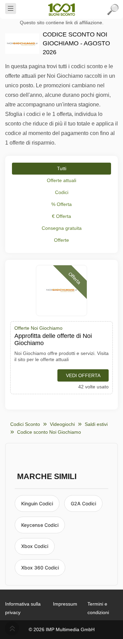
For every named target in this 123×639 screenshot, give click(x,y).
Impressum (65, 604)
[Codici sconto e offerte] (61, 9)
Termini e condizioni (98, 608)
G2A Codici (83, 503)
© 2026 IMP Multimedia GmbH (62, 629)
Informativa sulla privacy (23, 608)
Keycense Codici (39, 525)
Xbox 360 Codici (40, 567)
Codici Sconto (25, 424)
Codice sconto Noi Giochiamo (49, 432)
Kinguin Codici (37, 503)
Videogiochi (62, 424)
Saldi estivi (96, 424)
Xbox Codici (34, 546)
